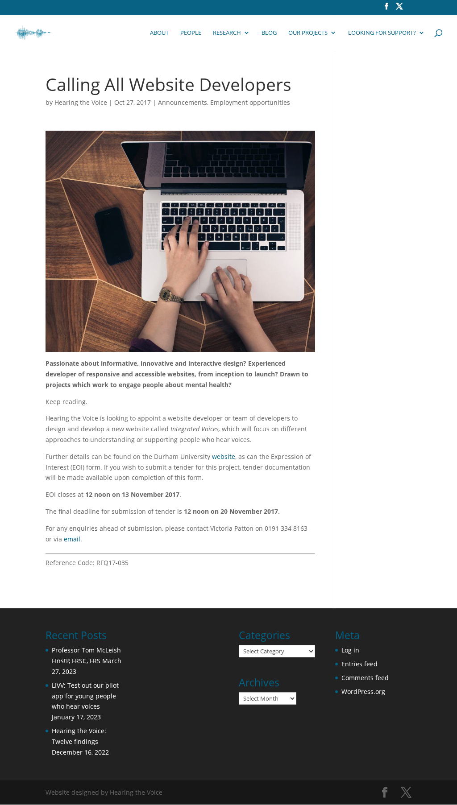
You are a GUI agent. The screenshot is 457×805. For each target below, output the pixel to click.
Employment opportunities (250, 102)
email (72, 539)
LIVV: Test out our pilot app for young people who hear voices (85, 696)
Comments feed (365, 677)
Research (227, 33)
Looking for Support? (382, 33)
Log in (350, 650)
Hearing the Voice (80, 102)
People (190, 33)
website (223, 456)
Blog (269, 33)
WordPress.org (363, 691)
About (159, 33)
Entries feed (359, 664)
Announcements (182, 102)
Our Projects (308, 33)
